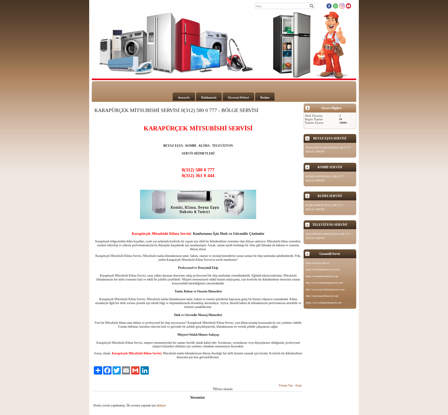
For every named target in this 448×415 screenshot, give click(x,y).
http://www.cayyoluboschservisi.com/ (325, 289)
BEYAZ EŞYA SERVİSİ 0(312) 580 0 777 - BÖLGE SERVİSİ (329, 149)
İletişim (264, 97)
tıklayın (161, 405)
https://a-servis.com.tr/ (317, 263)
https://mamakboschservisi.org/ (322, 276)
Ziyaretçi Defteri (238, 97)
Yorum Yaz (286, 385)
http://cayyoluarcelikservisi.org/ (322, 295)
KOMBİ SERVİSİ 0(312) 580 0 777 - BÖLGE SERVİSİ (325, 178)
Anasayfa (184, 97)
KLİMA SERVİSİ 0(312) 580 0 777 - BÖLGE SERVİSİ (325, 207)
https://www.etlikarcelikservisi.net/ (324, 302)
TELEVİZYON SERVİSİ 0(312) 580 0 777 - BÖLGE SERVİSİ (329, 236)
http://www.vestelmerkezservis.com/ (324, 282)
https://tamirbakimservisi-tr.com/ (323, 269)
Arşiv (298, 385)
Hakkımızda (208, 97)
